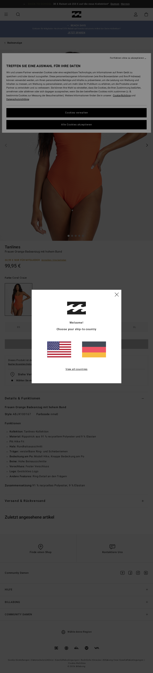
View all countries (76, 369)
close (117, 294)
